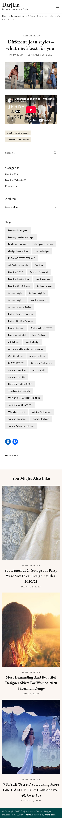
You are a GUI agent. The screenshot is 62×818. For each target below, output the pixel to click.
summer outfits (16, 377)
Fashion (9, 174)
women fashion (41, 418)
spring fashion (37, 356)
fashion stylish (37, 293)
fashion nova (43, 279)
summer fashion (17, 370)
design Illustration (18, 251)
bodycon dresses (18, 244)
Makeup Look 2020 (41, 328)
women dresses (17, 418)
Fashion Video (31, 35)
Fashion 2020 (15, 272)
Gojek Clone (12, 455)
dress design (42, 251)
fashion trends (38, 300)
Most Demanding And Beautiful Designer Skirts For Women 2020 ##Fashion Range (31, 683)
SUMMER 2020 (16, 363)
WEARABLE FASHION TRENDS (24, 398)
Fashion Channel (39, 272)
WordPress (50, 814)
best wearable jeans (18, 133)
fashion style (15, 293)
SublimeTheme (24, 814)
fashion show (44, 286)
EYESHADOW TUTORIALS (21, 258)
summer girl (39, 370)
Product (9, 186)
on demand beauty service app (25, 349)
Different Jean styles (18, 139)
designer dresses (43, 244)
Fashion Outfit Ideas (19, 286)
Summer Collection (41, 363)
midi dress (13, 342)
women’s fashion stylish (21, 426)
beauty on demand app (21, 237)
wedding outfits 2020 (20, 405)
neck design (32, 342)
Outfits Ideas (15, 356)
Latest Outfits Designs (20, 321)
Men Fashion (39, 335)
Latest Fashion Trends (20, 314)
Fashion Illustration (18, 279)
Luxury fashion (16, 328)
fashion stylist (16, 300)
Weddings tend (16, 412)
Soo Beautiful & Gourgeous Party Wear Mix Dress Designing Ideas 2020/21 (31, 576)
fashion (39, 265)
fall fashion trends (18, 265)
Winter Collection (41, 412)
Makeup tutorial (17, 335)
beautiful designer (18, 230)
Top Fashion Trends (19, 391)
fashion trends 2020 (19, 307)
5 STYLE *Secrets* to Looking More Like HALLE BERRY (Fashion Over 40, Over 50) (31, 790)
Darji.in (11, 4)
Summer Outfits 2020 (20, 384)
